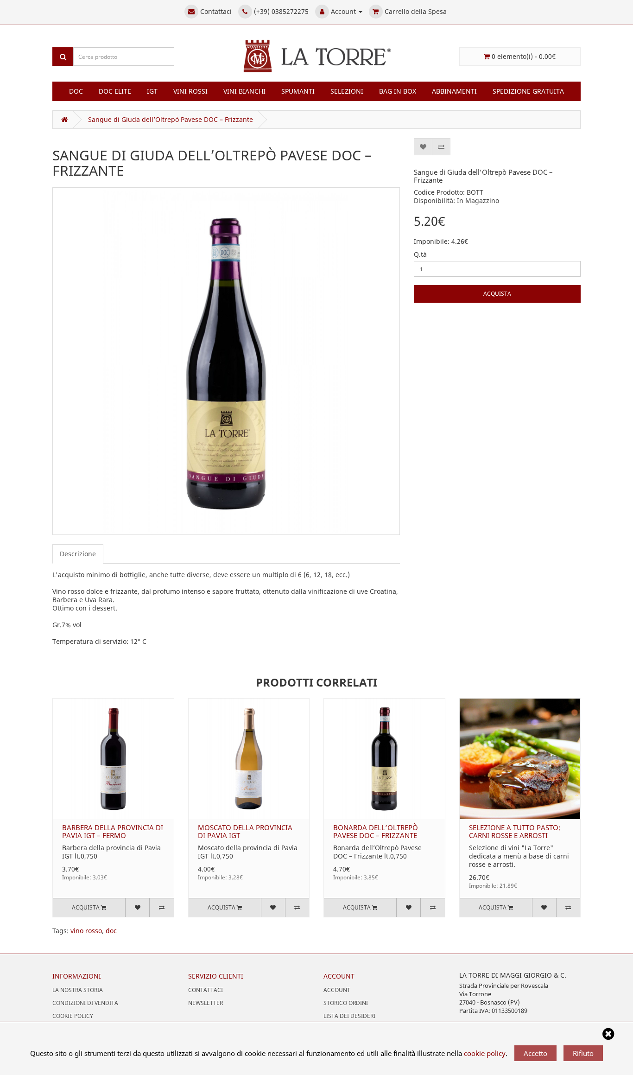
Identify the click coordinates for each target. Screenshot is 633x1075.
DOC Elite (115, 91)
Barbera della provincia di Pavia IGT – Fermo (112, 831)
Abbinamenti (454, 91)
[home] (62, 119)
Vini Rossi (190, 91)
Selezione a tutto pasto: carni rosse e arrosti (514, 831)
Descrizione (78, 553)
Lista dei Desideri (349, 1016)
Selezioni (346, 91)
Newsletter (205, 1003)
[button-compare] (441, 146)
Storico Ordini (345, 1003)
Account (336, 990)
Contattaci (205, 990)
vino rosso (86, 930)
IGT (152, 91)
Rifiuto (583, 1053)
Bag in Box (397, 91)
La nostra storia (77, 990)
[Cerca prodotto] (63, 56)
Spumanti (298, 91)
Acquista (497, 294)
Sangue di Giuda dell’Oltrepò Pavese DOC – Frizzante (170, 119)
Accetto (535, 1053)
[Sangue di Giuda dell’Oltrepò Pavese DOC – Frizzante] (226, 361)
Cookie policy (72, 1016)
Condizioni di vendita (85, 1003)
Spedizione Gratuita (528, 91)
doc (111, 930)
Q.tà (420, 254)
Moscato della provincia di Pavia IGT (245, 831)
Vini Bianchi (244, 91)
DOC (76, 91)
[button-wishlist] (423, 146)
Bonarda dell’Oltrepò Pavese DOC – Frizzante (375, 831)
